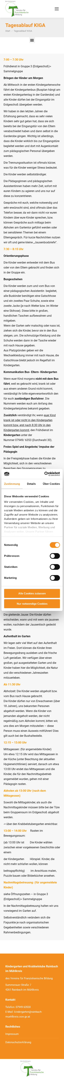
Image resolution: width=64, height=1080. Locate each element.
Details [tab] (31, 483)
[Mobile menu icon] (57, 8)
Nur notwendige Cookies (32, 603)
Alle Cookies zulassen (32, 593)
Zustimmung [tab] (12, 483)
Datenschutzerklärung (18, 1042)
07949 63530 (23, 1007)
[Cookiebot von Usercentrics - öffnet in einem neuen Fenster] (45, 474)
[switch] (55, 556)
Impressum (12, 1034)
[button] (32, 40)
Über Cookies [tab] (51, 483)
